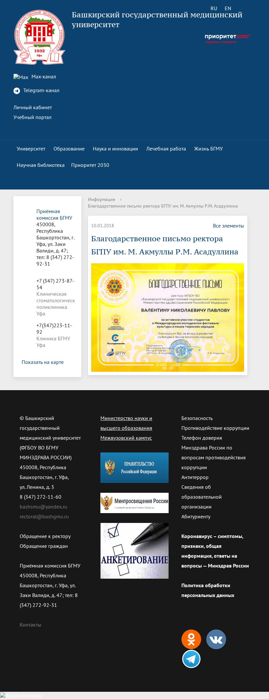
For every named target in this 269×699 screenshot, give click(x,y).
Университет (31, 148)
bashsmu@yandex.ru (43, 506)
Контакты (30, 624)
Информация (101, 199)
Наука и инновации (115, 148)
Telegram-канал (40, 90)
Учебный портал (32, 117)
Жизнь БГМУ (208, 148)
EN (228, 8)
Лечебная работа (166, 148)
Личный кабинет (32, 107)
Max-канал (43, 76)
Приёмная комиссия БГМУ (54, 214)
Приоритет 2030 (90, 165)
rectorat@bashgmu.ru (44, 516)
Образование (69, 148)
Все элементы (228, 225)
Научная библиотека (41, 165)
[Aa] (247, 8)
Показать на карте (43, 362)
